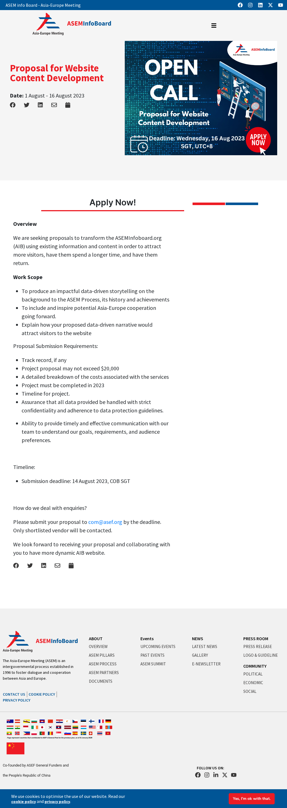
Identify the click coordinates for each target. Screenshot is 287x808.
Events (147, 638)
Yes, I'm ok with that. (251, 798)
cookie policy (23, 801)
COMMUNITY (255, 666)
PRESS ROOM (255, 638)
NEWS (197, 638)
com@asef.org (105, 521)
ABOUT (96, 638)
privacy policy (57, 801)
